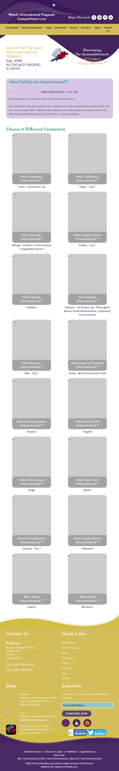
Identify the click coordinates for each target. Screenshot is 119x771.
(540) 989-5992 (23, 664)
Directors (86, 27)
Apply (49, 27)
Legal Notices (87, 751)
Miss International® (32, 27)
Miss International (71, 648)
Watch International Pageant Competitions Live (31, 17)
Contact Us (108, 29)
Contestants (60, 27)
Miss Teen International (54, 758)
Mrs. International (28, 758)
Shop (97, 27)
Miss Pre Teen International (85, 758)
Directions (67, 668)
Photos (73, 27)
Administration (32, 751)
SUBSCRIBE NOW (76, 714)
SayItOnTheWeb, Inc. (66, 766)
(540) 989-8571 (23, 670)
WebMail (71, 751)
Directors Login (53, 751)
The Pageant (12, 27)
